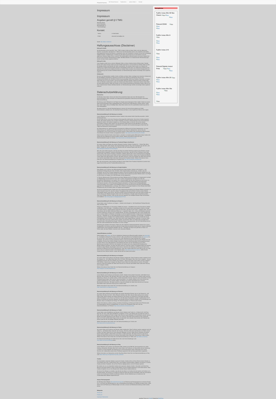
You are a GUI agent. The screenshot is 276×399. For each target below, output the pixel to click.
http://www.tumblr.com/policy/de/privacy (106, 323)
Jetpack (109, 235)
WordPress (160, 398)
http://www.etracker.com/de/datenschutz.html (126, 138)
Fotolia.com (99, 394)
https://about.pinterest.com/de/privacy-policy (124, 305)
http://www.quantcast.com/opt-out (132, 249)
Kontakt (140, 2)
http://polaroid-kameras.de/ (117, 381)
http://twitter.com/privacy (141, 336)
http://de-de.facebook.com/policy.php (132, 159)
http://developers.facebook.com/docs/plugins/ (107, 148)
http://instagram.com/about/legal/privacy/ (106, 268)
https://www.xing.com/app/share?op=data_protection (112, 354)
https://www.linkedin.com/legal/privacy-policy (107, 287)
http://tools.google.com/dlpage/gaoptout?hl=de (115, 196)
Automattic (147, 235)
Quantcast (145, 237)
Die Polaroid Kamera (113, 2)
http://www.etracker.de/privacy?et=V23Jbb (135, 132)
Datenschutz (105, 397)
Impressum (99, 397)
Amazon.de (99, 392)
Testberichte (123, 2)
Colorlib (150, 398)
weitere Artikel (132, 2)
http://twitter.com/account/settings (104, 340)
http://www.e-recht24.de (106, 41)
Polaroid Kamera (102, 3)
